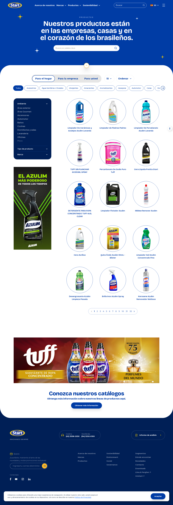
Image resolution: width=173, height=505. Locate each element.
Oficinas (21, 137)
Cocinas (21, 126)
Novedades (140, 461)
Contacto (139, 465)
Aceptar (158, 496)
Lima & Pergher (142, 472)
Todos (18, 88)
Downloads (140, 468)
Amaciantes (89, 88)
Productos (82, 461)
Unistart (139, 476)
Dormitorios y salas (26, 130)
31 (127, 311)
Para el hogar (43, 78)
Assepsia (122, 88)
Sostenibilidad (113, 453)
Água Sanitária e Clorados (52, 88)
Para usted (91, 78)
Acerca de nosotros (45, 5)
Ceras (149, 88)
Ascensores (23, 115)
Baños (20, 123)
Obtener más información (86, 405)
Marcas (81, 457)
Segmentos (140, 453)
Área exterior (23, 108)
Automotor (136, 88)
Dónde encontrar (143, 457)
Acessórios (31, 88)
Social (109, 461)
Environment (112, 457)
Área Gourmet (24, 112)
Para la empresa (68, 78)
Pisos (20, 141)
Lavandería (22, 133)
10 (123, 311)
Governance (112, 465)
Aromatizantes (106, 88)
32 (131, 311)
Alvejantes (73, 88)
